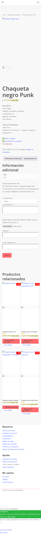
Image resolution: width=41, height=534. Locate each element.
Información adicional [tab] (13, 159)
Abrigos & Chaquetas (14, 15)
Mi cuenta (5, 477)
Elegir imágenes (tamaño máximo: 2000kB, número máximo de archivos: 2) (19, 221)
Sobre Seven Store (8, 431)
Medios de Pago (8, 441)
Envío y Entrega (10, 138)
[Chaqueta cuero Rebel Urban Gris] (30, 374)
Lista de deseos (7, 482)
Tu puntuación (7, 198)
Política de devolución (9, 462)
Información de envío (9, 459)
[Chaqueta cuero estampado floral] (30, 305)
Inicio (4, 15)
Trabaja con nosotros (9, 433)
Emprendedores (7, 436)
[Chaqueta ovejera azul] (11, 305)
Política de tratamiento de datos (13, 449)
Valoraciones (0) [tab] (30, 159)
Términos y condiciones (10, 447)
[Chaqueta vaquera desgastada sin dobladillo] (11, 374)
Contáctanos (6, 439)
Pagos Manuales (8, 467)
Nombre (5, 231)
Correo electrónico (9, 243)
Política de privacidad (9, 444)
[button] (38, 2)
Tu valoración (7, 205)
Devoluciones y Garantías (13, 141)
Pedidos (5, 479)
